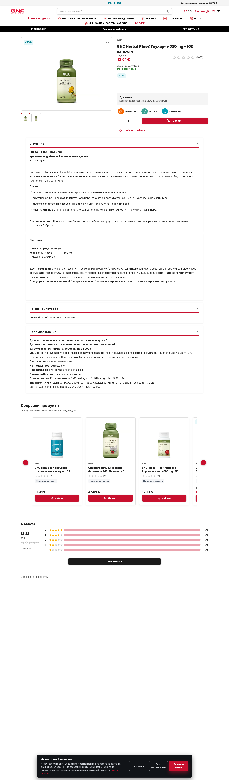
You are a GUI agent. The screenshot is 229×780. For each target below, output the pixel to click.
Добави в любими (134, 130)
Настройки (139, 766)
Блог (142, 23)
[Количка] (218, 11)
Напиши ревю (114, 561)
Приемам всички (179, 766)
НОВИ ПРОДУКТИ (40, 18)
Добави (177, 120)
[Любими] (213, 11)
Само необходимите (158, 766)
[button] (202, 11)
